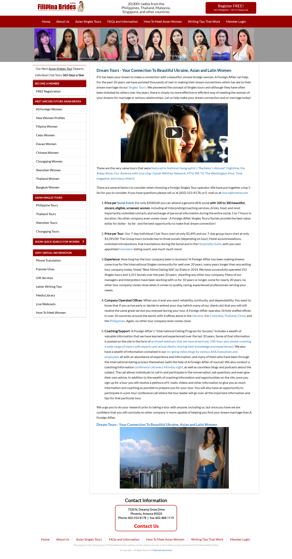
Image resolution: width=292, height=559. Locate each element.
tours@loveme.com (235, 192)
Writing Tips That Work (204, 21)
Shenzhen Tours (46, 222)
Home (46, 21)
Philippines (117, 321)
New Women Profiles (50, 118)
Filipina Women (47, 126)
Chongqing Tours (47, 231)
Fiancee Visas (45, 269)
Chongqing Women (49, 161)
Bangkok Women (47, 187)
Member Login (236, 21)
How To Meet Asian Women (163, 21)
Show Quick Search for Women (57, 241)
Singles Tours (137, 87)
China (241, 316)
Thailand (230, 316)
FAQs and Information (122, 21)
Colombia (216, 316)
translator (126, 249)
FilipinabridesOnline (162, 550)
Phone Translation (48, 260)
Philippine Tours (47, 205)
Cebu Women (45, 135)
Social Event (125, 203)
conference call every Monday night (159, 367)
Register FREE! (231, 7)
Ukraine (197, 316)
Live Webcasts (46, 304)
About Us (62, 21)
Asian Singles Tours (88, 21)
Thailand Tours (46, 214)
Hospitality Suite (209, 244)
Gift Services (44, 278)
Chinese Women (47, 152)
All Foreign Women (49, 109)
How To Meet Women (51, 312)
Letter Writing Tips (49, 286)
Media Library (45, 295)
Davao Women (46, 144)
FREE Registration (48, 91)
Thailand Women (47, 178)
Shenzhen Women (48, 170)
